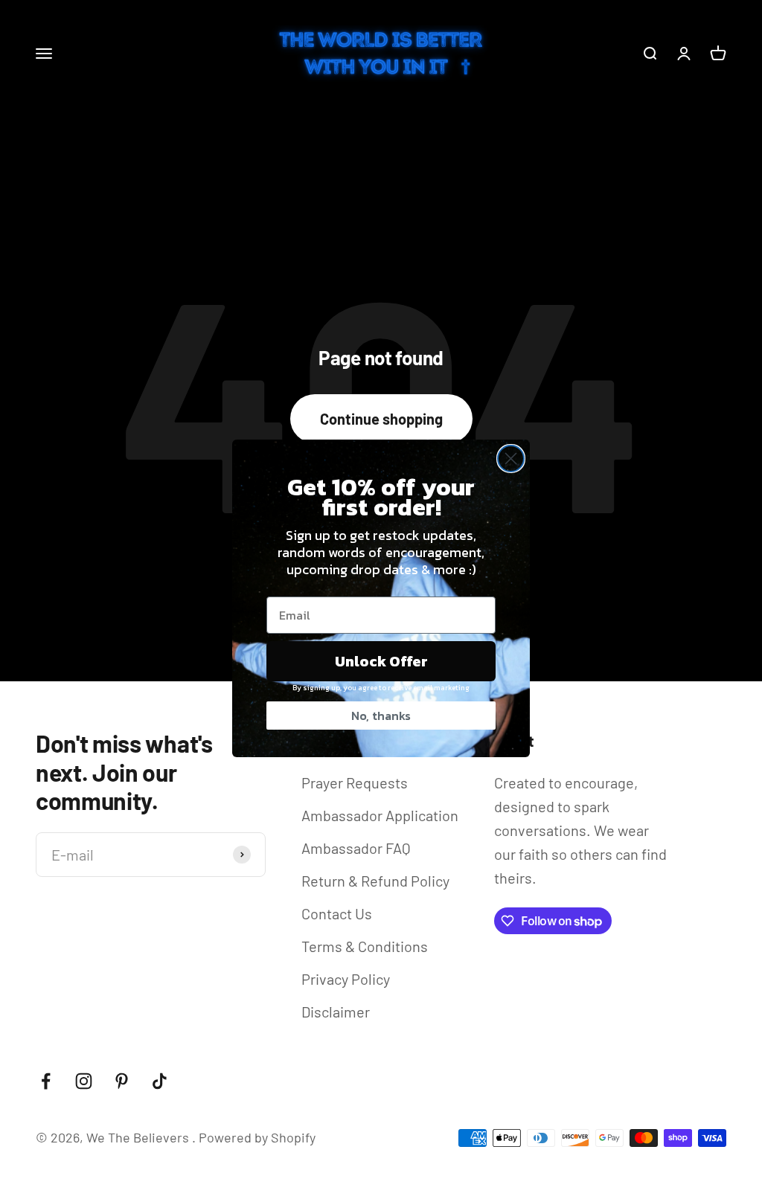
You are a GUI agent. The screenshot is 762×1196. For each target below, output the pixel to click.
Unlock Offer (381, 661)
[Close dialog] (511, 459)
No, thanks (381, 715)
